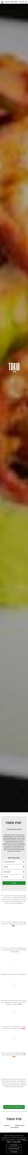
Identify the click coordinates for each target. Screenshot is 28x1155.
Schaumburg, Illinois (14, 829)
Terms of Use (17, 1142)
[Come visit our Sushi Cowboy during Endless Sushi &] (14, 1064)
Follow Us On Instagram (14, 1107)
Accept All (14, 1145)
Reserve (7, 1125)
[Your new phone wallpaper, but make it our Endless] (14, 933)
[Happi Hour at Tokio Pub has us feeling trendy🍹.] (14, 986)
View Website (14, 1128)
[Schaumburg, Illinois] (14, 862)
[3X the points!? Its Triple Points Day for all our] (14, 1090)
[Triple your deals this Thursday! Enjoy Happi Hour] (14, 907)
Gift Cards (21, 2)
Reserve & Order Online (11, 2)
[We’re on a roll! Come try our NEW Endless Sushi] (14, 959)
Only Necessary (14, 1148)
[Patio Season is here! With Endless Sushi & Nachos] (14, 1038)
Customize (14, 1152)
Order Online (19, 1125)
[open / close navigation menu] (26, 2)
